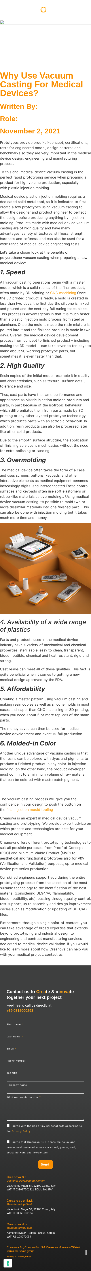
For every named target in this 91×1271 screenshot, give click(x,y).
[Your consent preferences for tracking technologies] (8, 1263)
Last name (14, 1036)
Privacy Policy (21, 1131)
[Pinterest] (57, 1266)
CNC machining (63, 293)
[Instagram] (49, 1266)
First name (14, 1024)
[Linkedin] (41, 1266)
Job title (12, 1073)
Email (11, 1049)
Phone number (16, 1061)
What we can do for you (23, 1097)
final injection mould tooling (29, 809)
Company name (17, 1085)
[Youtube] (32, 1266)
